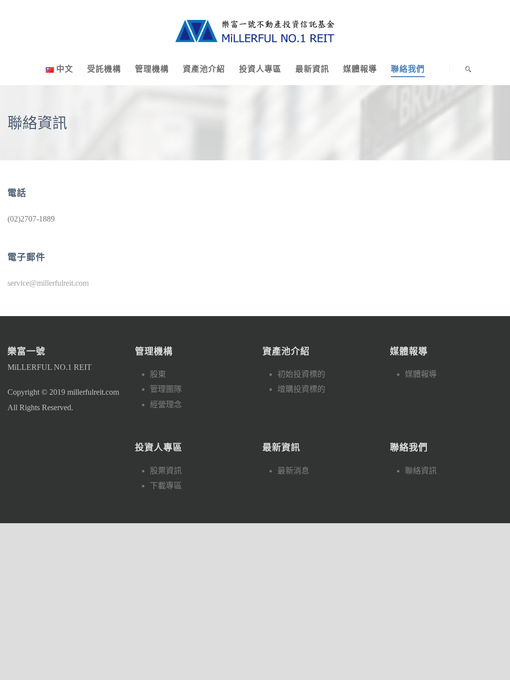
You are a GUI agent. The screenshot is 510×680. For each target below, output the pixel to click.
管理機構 (152, 69)
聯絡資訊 (421, 470)
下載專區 (166, 485)
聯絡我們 (408, 69)
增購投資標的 (301, 389)
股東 (158, 374)
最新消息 (293, 470)
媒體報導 (360, 69)
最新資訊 (312, 69)
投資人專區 (260, 69)
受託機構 (104, 69)
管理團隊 (166, 389)
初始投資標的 (301, 374)
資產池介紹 (204, 69)
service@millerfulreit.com (48, 283)
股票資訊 (166, 470)
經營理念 (166, 404)
